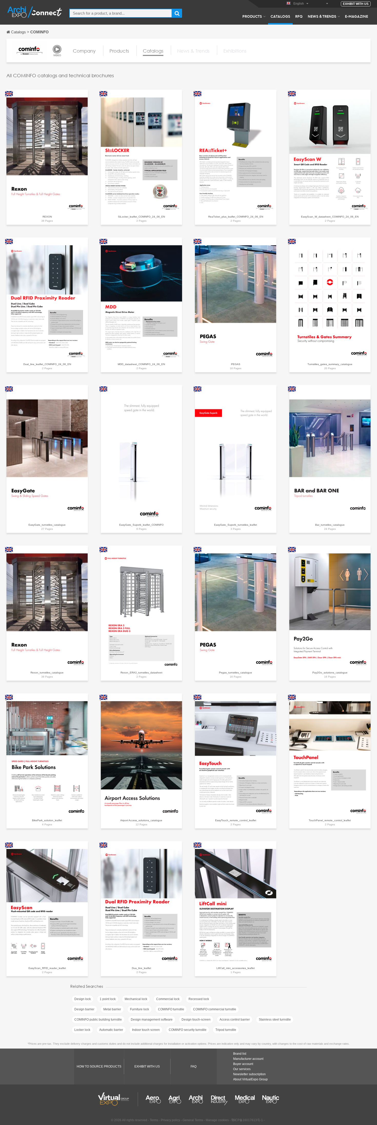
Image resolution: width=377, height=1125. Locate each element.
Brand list (239, 1053)
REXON (47, 216)
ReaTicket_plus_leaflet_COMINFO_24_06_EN (235, 216)
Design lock (82, 999)
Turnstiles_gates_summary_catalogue (329, 364)
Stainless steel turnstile (275, 1019)
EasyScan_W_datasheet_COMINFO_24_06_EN (330, 216)
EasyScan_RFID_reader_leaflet (47, 968)
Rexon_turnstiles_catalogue (47, 672)
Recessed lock (198, 999)
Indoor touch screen (146, 1030)
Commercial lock (168, 999)
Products (252, 16)
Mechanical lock (136, 999)
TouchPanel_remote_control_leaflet (330, 820)
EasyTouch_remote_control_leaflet (235, 820)
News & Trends (322, 16)
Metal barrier (112, 1009)
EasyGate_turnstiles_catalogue (47, 524)
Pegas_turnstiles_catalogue (235, 672)
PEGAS (235, 364)
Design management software (152, 1019)
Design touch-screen (196, 1019)
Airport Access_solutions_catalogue (141, 820)
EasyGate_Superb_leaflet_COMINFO (141, 524)
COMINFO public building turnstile (98, 1019)
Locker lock (82, 1030)
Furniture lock (139, 1009)
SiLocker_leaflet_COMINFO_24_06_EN (141, 216)
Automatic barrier (111, 1030)
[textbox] (120, 13)
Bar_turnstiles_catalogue (330, 524)
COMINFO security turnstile (187, 1030)
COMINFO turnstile (171, 1009)
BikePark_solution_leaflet (47, 820)
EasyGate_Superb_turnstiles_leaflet (235, 524)
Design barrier (84, 1009)
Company (84, 51)
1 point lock (108, 999)
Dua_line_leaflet (141, 968)
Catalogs (280, 16)
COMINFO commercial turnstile (214, 1009)
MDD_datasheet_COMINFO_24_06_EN (141, 364)
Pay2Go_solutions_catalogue (330, 672)
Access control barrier (235, 1019)
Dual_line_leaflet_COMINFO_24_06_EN (47, 364)
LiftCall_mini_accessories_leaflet (235, 968)
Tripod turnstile (225, 1030)
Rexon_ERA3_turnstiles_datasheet (141, 672)
